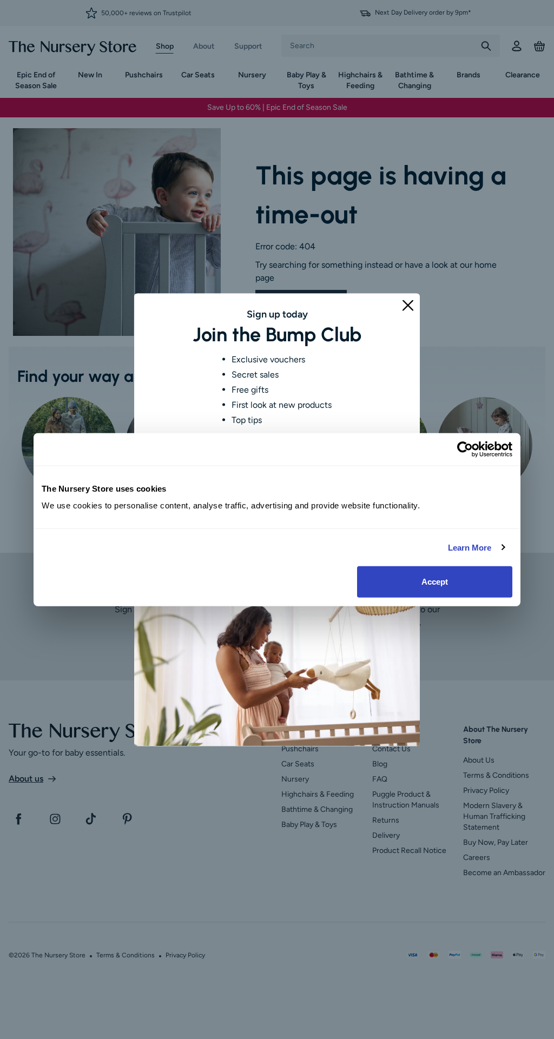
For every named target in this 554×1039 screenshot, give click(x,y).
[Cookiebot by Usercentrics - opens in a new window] (465, 449)
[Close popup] (408, 305)
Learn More (470, 547)
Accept (435, 581)
